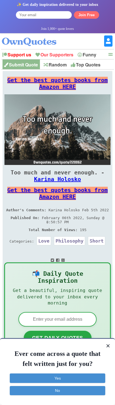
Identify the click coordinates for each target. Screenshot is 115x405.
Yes (57, 378)
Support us (19, 54)
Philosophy (69, 241)
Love (43, 241)
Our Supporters (56, 54)
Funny (89, 54)
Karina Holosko (57, 179)
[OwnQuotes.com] (32, 37)
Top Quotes (88, 64)
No (57, 390)
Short (97, 241)
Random (58, 64)
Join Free (86, 15)
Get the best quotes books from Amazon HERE (57, 83)
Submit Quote (23, 64)
